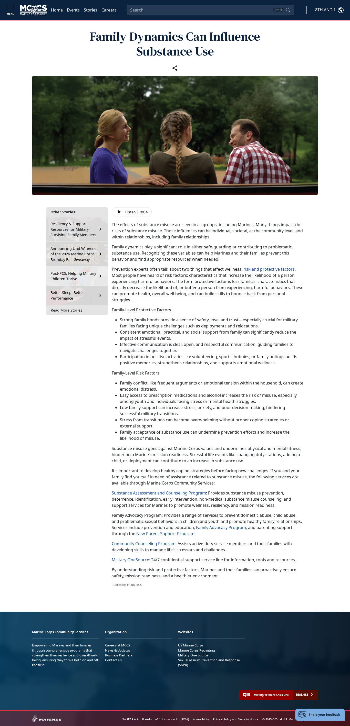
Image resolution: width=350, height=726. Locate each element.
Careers (109, 10)
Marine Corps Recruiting (196, 650)
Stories (90, 10)
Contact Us (113, 660)
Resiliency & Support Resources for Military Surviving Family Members (73, 229)
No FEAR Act (130, 719)
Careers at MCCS (117, 645)
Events (73, 10)
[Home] (33, 10)
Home (57, 10)
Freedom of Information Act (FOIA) (165, 719)
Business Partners (118, 655)
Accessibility (201, 719)
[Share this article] (175, 68)
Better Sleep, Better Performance (67, 295)
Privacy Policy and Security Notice (235, 719)
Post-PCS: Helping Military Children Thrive (73, 276)
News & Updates (117, 650)
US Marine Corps (190, 645)
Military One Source (193, 655)
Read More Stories (66, 310)
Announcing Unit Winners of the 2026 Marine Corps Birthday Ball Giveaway (73, 254)
